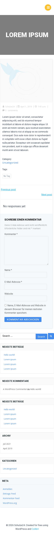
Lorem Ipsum (10, 368)
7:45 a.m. (42, 106)
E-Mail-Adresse (13, 282)
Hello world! (9, 354)
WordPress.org (10, 503)
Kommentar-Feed (11, 498)
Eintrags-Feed (9, 493)
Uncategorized (10, 162)
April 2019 (7, 448)
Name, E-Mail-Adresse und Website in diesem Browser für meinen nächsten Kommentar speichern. (25, 309)
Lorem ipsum (10, 359)
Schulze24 (10, 106)
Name (8, 270)
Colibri (35, 528)
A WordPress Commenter (15, 389)
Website (8, 293)
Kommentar (11, 234)
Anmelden (7, 489)
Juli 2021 (7, 443)
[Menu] (48, 7)
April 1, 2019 (26, 106)
